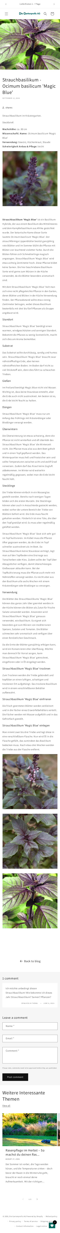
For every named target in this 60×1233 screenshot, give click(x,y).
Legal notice (41, 1226)
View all (6, 1105)
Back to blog (32, 961)
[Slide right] (37, 1199)
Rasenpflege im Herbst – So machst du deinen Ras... (25, 1152)
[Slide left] (23, 1199)
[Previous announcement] (5, 4)
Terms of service (30, 1221)
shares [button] (9, 107)
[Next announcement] (54, 4)
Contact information (24, 1226)
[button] (6, 13)
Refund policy (51, 1216)
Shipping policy (47, 1221)
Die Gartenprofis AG (17, 1216)
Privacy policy (15, 1221)
